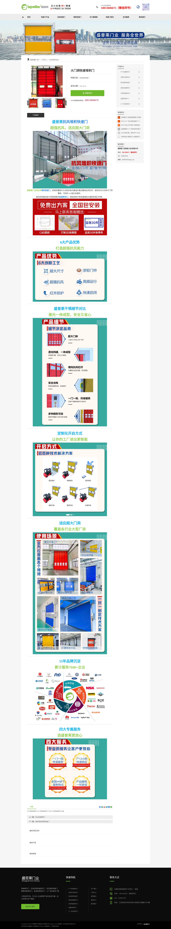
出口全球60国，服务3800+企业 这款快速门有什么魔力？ (130, 133)
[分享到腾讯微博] (107, 807)
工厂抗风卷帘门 (125, 104)
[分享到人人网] (109, 807)
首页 (28, 17)
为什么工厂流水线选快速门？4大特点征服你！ (130, 121)
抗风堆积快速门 (54, 60)
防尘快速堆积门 (40, 817)
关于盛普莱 (94, 17)
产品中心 (44, 60)
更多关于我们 (30, 906)
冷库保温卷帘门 (125, 93)
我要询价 (88, 93)
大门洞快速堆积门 (32, 811)
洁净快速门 (61, 17)
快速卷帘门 (30, 926)
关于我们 (93, 888)
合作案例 (126, 17)
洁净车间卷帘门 (125, 77)
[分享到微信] (111, 807)
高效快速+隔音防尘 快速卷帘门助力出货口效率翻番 (130, 136)
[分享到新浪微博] (104, 807)
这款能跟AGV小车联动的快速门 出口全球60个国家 (130, 129)
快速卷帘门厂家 (38, 926)
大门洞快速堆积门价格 (57, 811)
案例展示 (93, 896)
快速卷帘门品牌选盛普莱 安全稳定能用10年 (130, 117)
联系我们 (142, 17)
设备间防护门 (125, 98)
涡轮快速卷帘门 (125, 88)
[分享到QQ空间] (102, 807)
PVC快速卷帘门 (125, 72)
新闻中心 (93, 900)
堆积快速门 (77, 17)
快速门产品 (45, 17)
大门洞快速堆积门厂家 (44, 811)
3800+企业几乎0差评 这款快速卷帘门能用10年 (130, 125)
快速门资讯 (110, 17)
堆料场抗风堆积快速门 (42, 821)
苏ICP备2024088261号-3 (69, 924)
